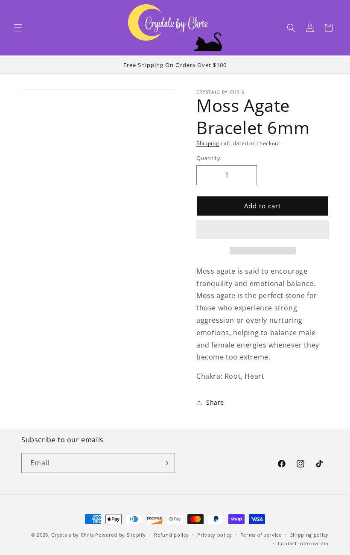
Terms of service (261, 535)
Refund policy (171, 535)
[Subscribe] (165, 463)
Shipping (207, 143)
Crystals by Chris (72, 535)
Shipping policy (309, 535)
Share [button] (215, 402)
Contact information (303, 543)
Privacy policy (214, 535)
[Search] (291, 27)
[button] (18, 27)
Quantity (208, 158)
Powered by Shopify (120, 535)
